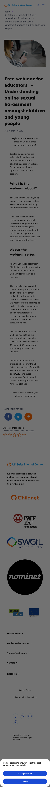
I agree (25, 781)
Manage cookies (25, 773)
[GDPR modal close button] (44, 5)
